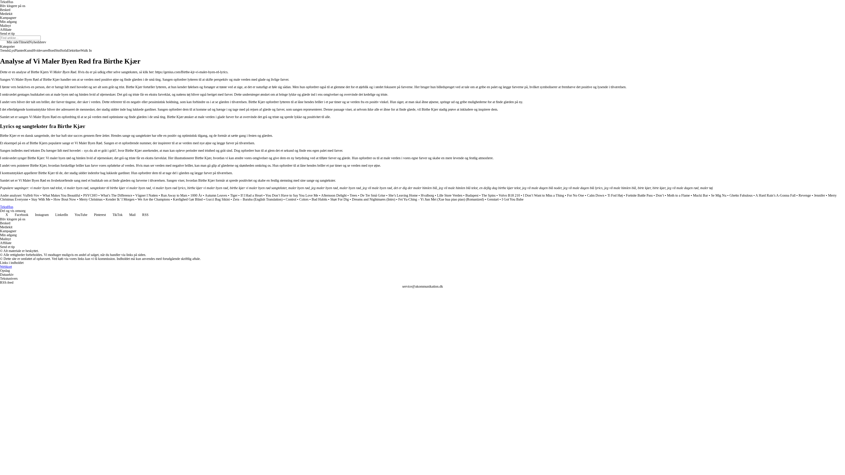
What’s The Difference (116, 195)
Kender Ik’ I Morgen (120, 199)
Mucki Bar (700, 195)
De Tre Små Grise (372, 195)
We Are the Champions (154, 199)
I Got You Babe (513, 199)
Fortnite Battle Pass (639, 195)
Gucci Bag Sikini (218, 199)
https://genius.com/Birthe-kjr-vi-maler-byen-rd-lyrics (191, 72)
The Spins (488, 195)
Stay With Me (40, 199)
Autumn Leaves (216, 195)
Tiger (233, 195)
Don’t (660, 195)
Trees (353, 195)
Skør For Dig (339, 199)
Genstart (493, 199)
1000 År (196, 195)
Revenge (805, 195)
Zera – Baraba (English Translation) (258, 199)
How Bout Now (64, 199)
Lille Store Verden (449, 195)
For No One (575, 195)
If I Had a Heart (252, 195)
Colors (304, 199)
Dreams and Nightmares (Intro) (373, 199)
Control (291, 199)
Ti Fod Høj (615, 195)
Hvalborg (427, 195)
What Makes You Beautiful (61, 195)
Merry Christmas (91, 199)
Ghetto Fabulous (741, 195)
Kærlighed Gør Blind (188, 199)
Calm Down (595, 195)
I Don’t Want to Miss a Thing (543, 195)
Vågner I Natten (146, 195)
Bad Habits (319, 199)
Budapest (471, 195)
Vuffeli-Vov (31, 195)
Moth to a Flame (678, 195)
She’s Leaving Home (403, 195)
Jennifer (819, 195)
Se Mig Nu (718, 195)
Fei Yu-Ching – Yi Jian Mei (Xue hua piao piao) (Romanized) (441, 199)
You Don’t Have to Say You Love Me (291, 195)
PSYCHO (90, 195)
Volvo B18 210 (509, 195)
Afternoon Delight (334, 195)
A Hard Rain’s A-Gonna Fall (775, 195)
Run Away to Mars (174, 195)
